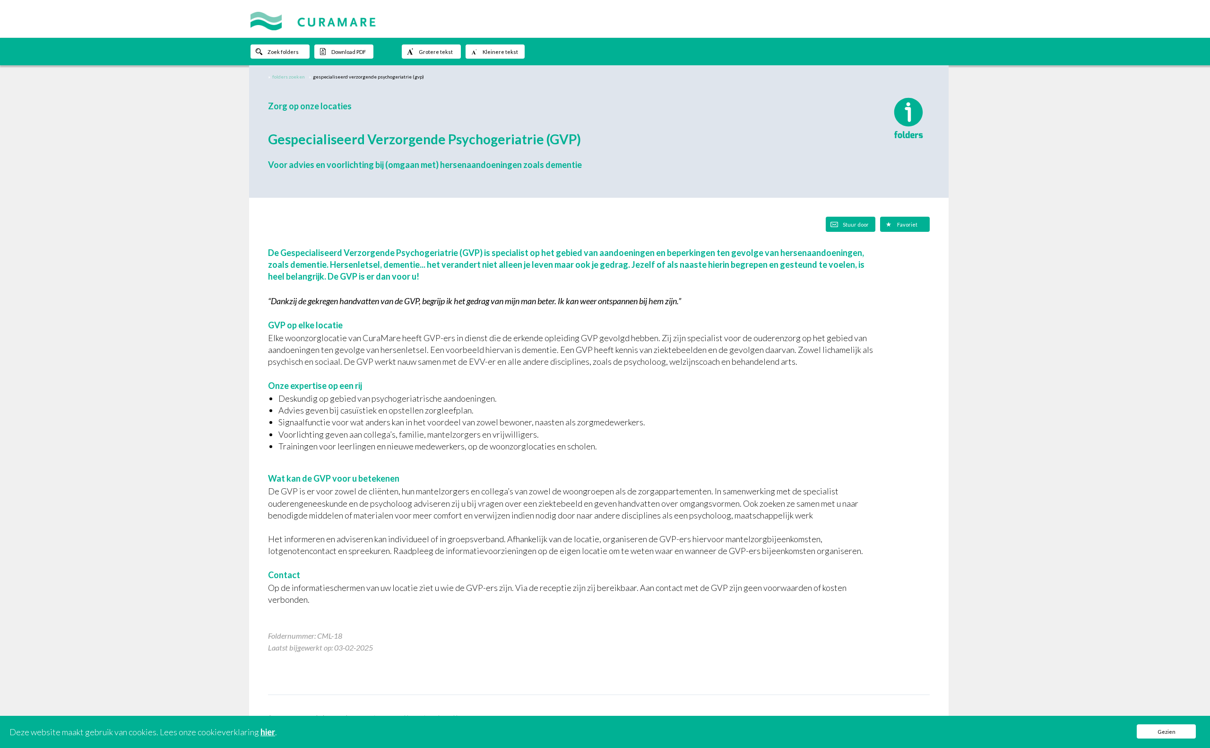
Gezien (1166, 732)
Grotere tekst (436, 52)
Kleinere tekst (500, 52)
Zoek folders (283, 52)
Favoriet (907, 224)
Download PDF (348, 52)
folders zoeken (288, 76)
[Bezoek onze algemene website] (605, 19)
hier (267, 732)
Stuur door (856, 224)
